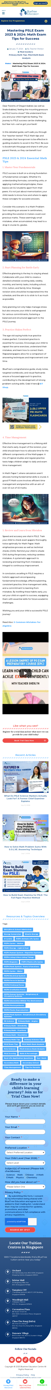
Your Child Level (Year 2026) (21, 1158)
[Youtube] (19, 1360)
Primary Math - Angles (28, 1021)
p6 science (9, 1021)
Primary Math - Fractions (15, 1030)
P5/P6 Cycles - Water (13, 971)
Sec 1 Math (41, 1058)
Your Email (11, 1127)
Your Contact (13, 1137)
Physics (20, 1177)
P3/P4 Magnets (11, 962)
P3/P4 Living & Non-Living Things (19, 957)
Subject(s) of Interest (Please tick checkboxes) (24, 1170)
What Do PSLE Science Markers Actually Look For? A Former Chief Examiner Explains (25, 798)
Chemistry (31, 1177)
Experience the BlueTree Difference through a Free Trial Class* (15, 3)
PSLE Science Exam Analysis (32, 1049)
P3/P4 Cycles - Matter (13, 943)
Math (20, 1175)
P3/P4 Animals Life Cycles (27, 939)
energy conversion (12, 934)
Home (8, 63)
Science (10, 1175)
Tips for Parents (32, 1067)
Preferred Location (16, 1148)
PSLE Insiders (26, 52)
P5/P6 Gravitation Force (14, 990)
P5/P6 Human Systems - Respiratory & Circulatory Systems (21, 995)
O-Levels (8, 939)
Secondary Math (11, 1063)
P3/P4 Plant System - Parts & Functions (21, 966)
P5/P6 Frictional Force (14, 985)
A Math (40, 1175)
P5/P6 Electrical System (14, 976)
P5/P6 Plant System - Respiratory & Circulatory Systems (25, 1015)
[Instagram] (32, 1360)
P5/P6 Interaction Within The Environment (23, 1001)
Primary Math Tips (18, 55)
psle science (10, 1049)
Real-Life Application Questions (18, 1058)
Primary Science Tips (33, 1040)
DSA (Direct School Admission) (18, 929)
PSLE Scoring (10, 1053)
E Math (9, 1177)
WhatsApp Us (42, 1385)
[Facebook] (39, 1360)
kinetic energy (31, 934)
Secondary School (31, 1063)
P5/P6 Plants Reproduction (16, 1010)
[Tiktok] (25, 1360)
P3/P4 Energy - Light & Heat (16, 948)
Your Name (11, 1116)
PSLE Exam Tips (11, 1044)
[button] (40, 3)
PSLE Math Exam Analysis (33, 1044)
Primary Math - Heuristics (15, 1035)
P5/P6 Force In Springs (14, 980)
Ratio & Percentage (28, 1053)
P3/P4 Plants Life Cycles (32, 962)
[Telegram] (12, 1360)
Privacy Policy (13, 1192)
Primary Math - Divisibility (15, 1026)
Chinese (29, 1175)
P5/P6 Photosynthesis (14, 1005)
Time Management (12, 1067)
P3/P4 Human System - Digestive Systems (23, 953)
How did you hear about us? (21, 1182)
